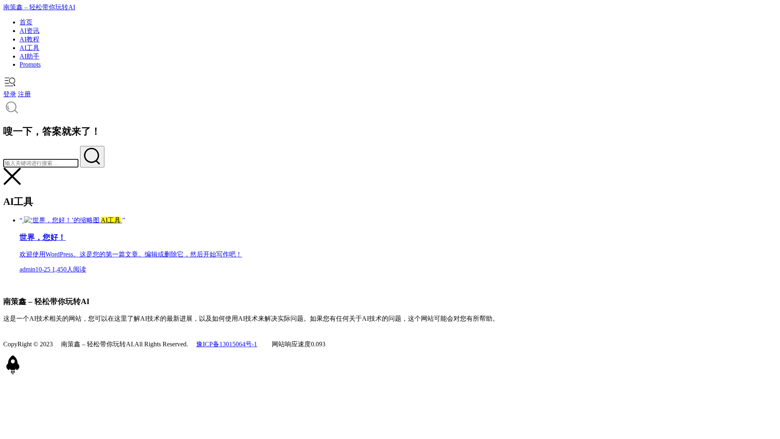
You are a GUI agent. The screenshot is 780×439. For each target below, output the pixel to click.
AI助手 (29, 56)
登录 (9, 94)
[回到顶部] (13, 372)
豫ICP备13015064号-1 (226, 344)
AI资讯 (29, 30)
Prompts (30, 64)
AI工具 (29, 47)
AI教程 (29, 39)
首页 (26, 22)
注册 (24, 94)
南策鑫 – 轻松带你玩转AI (39, 7)
